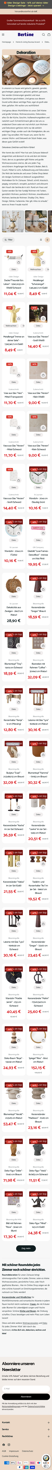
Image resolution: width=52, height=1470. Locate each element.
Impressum (14, 1451)
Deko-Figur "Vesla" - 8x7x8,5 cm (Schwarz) (38, 1173)
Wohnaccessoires (30, 1323)
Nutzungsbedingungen (11, 1406)
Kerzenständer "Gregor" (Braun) (38, 609)
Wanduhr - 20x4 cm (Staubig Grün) (38, 500)
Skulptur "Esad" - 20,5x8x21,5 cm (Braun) (13, 775)
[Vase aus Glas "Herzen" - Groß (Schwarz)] (14, 475)
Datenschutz (27, 1451)
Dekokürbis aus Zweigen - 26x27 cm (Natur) (14, 611)
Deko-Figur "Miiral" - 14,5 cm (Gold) (38, 1225)
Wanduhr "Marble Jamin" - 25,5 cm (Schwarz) (14, 1002)
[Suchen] (43, 34)
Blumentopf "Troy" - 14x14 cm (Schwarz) (14, 666)
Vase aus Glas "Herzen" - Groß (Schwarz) (13, 500)
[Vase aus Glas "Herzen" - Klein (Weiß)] (38, 370)
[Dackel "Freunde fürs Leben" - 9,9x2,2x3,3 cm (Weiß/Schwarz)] (14, 257)
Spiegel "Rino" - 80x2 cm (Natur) (38, 1060)
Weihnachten (35, 269)
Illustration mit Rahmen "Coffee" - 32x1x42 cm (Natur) (38, 667)
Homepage (6, 42)
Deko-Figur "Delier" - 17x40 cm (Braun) (13, 1173)
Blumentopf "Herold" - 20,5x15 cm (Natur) (14, 1116)
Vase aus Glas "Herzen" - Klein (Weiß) (38, 395)
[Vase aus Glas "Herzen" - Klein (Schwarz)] (38, 423)
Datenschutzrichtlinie (36, 1406)
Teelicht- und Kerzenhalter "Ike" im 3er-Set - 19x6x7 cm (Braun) (38, 887)
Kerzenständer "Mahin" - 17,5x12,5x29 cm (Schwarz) (38, 1002)
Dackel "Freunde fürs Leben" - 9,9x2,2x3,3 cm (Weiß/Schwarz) (13, 284)
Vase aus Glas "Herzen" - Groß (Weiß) (38, 338)
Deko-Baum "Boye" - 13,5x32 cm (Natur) (13, 1060)
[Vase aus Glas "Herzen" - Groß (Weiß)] (38, 314)
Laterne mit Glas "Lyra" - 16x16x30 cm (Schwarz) (13, 945)
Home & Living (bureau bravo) (28, 42)
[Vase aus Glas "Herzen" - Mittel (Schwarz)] (14, 423)
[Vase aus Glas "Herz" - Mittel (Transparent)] (14, 370)
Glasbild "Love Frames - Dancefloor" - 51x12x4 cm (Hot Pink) (38, 555)
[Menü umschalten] (3, 34)
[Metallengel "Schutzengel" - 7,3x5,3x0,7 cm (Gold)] (38, 257)
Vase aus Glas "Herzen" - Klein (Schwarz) (38, 447)
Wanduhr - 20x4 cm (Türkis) (14, 553)
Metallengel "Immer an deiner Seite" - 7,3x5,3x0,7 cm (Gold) (13, 340)
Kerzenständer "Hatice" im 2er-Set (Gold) (13, 884)
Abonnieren (26, 1397)
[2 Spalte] (47, 240)
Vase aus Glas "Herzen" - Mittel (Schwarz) (13, 447)
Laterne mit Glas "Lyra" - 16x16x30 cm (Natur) (38, 722)
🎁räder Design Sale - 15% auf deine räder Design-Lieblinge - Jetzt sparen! (26, 4)
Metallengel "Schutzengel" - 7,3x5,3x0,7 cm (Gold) (38, 284)
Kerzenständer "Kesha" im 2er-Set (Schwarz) (13, 827)
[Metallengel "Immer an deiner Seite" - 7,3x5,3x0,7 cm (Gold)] (14, 314)
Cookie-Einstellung (10, 1456)
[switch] (46, 1466)
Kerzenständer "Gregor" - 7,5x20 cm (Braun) (38, 945)
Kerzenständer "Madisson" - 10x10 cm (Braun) (38, 1118)
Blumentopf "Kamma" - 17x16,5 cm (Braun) (38, 775)
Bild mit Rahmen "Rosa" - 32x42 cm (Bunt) (14, 1227)
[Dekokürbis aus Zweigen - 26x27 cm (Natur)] (14, 584)
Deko (14, 269)
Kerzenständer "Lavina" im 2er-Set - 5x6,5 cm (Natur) (38, 829)
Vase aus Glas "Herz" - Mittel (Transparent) (14, 395)
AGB (4, 1451)
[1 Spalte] (41, 240)
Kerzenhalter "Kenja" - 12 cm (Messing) (14, 722)
